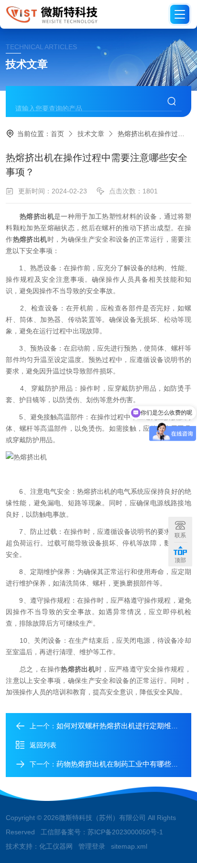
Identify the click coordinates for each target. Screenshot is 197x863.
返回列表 (43, 745)
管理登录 (91, 846)
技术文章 (90, 134)
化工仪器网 (56, 846)
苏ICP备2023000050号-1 (125, 832)
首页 (57, 134)
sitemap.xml (129, 846)
